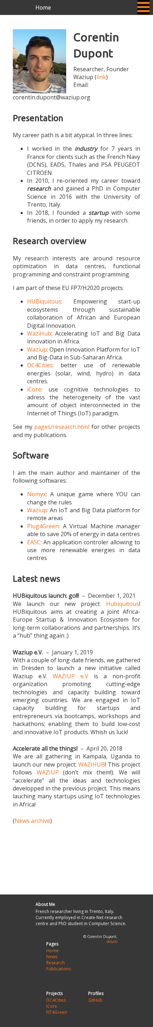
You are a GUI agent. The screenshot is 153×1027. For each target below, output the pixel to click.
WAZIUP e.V (70, 676)
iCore (34, 389)
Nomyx (36, 494)
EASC (34, 542)
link (101, 77)
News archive (32, 821)
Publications (58, 969)
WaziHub (39, 333)
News (51, 957)
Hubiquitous (122, 604)
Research (55, 963)
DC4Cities (40, 365)
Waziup (37, 349)
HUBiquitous (44, 301)
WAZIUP (48, 772)
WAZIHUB (91, 764)
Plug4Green (43, 526)
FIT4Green (56, 1012)
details (112, 941)
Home (43, 7)
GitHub (95, 1000)
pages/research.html (61, 427)
